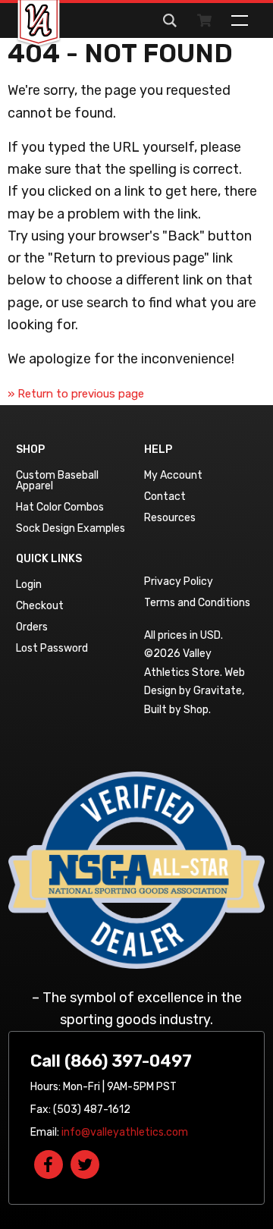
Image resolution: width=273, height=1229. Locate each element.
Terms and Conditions (197, 602)
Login (29, 584)
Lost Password (52, 648)
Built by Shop (176, 709)
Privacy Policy (178, 581)
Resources (170, 517)
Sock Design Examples (70, 528)
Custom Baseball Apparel (57, 480)
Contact (165, 496)
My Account (173, 475)
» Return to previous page (76, 394)
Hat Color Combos (60, 507)
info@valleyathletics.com (124, 1132)
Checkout (40, 605)
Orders (32, 627)
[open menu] (239, 20)
